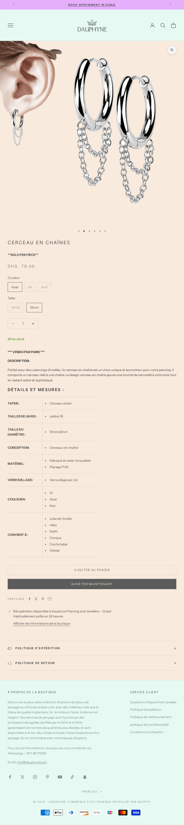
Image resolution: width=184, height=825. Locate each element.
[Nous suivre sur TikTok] (72, 777)
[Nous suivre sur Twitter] (22, 777)
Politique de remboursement (151, 717)
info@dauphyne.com (32, 762)
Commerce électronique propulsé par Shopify (109, 801)
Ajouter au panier (92, 570)
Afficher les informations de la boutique (41, 623)
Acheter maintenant (92, 584)
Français (89, 791)
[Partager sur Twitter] (36, 599)
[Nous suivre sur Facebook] (10, 777)
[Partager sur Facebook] (29, 599)
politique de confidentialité (149, 724)
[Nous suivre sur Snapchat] (84, 777)
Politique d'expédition (145, 709)
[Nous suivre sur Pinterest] (47, 777)
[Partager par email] (50, 599)
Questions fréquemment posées (153, 702)
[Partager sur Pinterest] (43, 599)
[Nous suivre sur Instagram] (35, 777)
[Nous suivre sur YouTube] (60, 777)
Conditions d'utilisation (146, 732)
